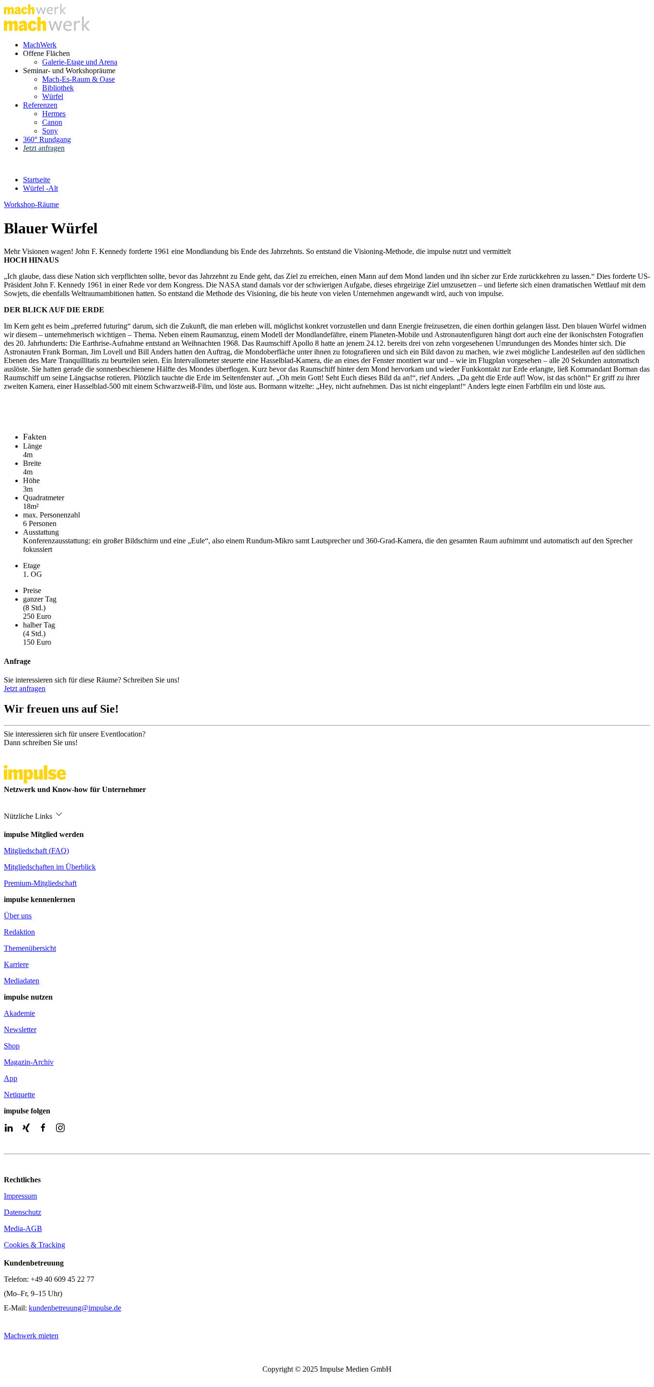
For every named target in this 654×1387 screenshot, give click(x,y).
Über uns (18, 916)
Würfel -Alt (40, 188)
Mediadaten (21, 981)
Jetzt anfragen (44, 148)
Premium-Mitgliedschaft (40, 883)
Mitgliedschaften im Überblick (50, 867)
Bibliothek (58, 88)
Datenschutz (22, 1212)
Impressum (20, 1196)
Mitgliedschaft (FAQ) (36, 851)
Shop (12, 1046)
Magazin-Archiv (29, 1062)
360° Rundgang (47, 139)
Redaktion (19, 932)
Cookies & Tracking (34, 1245)
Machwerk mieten (31, 1336)
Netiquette (19, 1094)
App (10, 1078)
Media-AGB (23, 1228)
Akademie (19, 1013)
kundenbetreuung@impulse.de (75, 1308)
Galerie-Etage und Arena (79, 62)
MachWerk (39, 45)
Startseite (36, 180)
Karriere (16, 964)
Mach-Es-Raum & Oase (78, 79)
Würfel (52, 96)
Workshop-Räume (31, 204)
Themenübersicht (30, 948)
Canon (52, 122)
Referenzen (40, 105)
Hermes (54, 114)
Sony (50, 131)
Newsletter (20, 1029)
